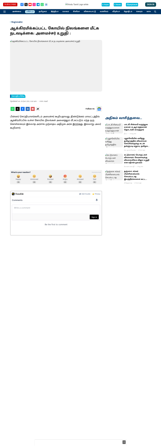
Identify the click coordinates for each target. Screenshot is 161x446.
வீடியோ (116, 11)
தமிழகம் (43, 11)
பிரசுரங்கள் (132, 4)
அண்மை (16, 11)
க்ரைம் (139, 11)
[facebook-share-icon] (23, 110)
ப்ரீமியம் (30, 12)
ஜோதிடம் (128, 11)
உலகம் (66, 11)
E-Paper (105, 4)
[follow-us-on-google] (99, 109)
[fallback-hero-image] (114, 128)
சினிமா (76, 11)
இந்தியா (54, 11)
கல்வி (149, 11)
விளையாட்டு (90, 11)
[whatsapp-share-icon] (13, 110)
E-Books (117, 4)
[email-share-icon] (33, 110)
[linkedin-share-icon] (28, 110)
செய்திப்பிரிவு (18, 96)
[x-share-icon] (18, 110)
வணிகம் (104, 11)
